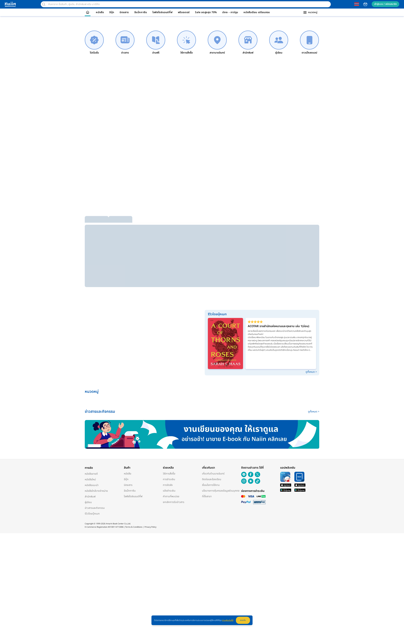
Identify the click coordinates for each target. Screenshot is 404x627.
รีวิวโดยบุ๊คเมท (92, 514)
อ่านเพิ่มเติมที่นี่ (227, 620)
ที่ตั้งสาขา (207, 496)
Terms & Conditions (133, 527)
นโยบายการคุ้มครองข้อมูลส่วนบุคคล (220, 491)
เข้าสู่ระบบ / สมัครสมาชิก (385, 4)
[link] (94, 43)
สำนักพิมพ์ (90, 496)
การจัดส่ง (168, 485)
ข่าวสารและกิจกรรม (95, 508)
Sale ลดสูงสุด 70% (206, 12)
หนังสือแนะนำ (92, 485)
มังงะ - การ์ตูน (230, 12)
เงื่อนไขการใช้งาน (211, 485)
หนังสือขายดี (91, 474)
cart (365, 4)
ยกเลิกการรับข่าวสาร (173, 502)
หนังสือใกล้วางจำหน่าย (96, 491)
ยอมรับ (243, 620)
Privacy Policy (150, 527)
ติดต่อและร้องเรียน (211, 479)
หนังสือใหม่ (90, 479)
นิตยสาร (124, 12)
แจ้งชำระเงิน (169, 491)
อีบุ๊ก (111, 12)
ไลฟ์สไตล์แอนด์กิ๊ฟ (162, 12)
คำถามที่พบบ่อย (171, 496)
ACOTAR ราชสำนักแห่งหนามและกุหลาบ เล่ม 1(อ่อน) (278, 326)
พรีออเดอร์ (184, 12)
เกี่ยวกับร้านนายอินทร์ (213, 474)
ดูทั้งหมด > (311, 372)
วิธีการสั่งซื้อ (169, 474)
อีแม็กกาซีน (140, 12)
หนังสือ (100, 12)
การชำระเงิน (169, 479)
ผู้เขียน (88, 502)
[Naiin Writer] (202, 434)
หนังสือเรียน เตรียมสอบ (257, 12)
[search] (44, 4)
